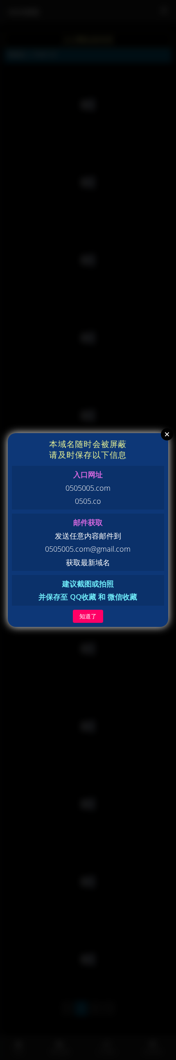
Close (167, 434)
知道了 (88, 616)
